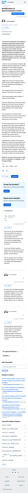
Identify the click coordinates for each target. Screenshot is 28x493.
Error (7, 166)
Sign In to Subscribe (18, 13)
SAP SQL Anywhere (6, 34)
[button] (3, 28)
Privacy (7, 477)
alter (3, 166)
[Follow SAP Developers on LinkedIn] (18, 472)
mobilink (11, 166)
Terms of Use (21, 477)
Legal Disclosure (21, 481)
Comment (14, 176)
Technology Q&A (6, 5)
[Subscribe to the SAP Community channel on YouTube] (15, 472)
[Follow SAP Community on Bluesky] (12, 472)
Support (21, 485)
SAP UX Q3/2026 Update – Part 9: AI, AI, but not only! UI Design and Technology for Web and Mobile (13, 380)
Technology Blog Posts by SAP (11, 384)
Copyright (7, 481)
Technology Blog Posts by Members (12, 391)
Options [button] (25, 13)
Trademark (7, 485)
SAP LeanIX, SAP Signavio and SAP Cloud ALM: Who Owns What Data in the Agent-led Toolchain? (14, 398)
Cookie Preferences (7, 489)
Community (11, 2)
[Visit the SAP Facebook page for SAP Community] (10, 472)
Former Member (11, 21)
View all (4, 464)
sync (16, 166)
